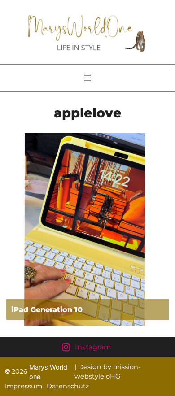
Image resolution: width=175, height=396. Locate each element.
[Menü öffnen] (87, 78)
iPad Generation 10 (47, 309)
